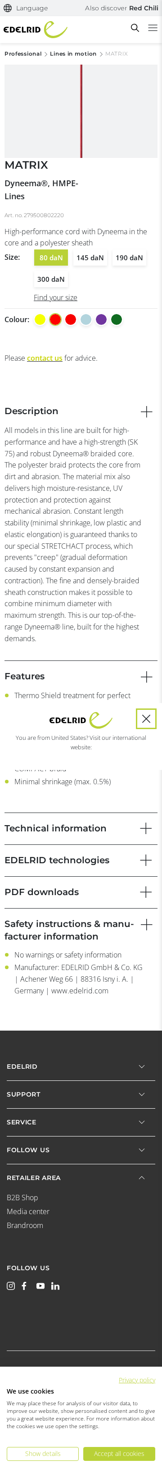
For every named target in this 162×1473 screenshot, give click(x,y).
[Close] (146, 719)
